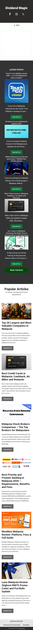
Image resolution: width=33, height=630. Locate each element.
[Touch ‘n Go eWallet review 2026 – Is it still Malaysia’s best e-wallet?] (16, 91)
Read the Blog (16, 270)
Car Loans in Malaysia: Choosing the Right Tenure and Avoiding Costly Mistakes (16, 233)
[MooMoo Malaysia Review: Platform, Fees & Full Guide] (16, 520)
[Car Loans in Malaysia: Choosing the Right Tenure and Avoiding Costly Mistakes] (16, 243)
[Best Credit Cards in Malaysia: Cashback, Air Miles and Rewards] (16, 205)
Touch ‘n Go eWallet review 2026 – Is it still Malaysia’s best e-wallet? (16, 76)
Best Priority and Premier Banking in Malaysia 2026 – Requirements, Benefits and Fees (16, 481)
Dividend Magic (16, 8)
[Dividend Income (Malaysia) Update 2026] (16, 131)
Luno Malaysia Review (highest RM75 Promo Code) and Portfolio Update (15, 587)
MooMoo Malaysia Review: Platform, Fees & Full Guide (16, 534)
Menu (17, 25)
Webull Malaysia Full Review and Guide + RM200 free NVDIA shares (16, 159)
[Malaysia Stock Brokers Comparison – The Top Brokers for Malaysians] (16, 413)
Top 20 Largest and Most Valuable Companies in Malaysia (16, 325)
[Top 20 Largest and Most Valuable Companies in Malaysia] (16, 311)
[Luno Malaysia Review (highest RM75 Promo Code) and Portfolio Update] (16, 571)
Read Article (16, 117)
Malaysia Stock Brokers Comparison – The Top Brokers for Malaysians (16, 427)
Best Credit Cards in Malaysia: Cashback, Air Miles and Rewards (16, 196)
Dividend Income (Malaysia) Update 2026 (16, 123)
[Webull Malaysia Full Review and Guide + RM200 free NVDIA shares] (16, 168)
